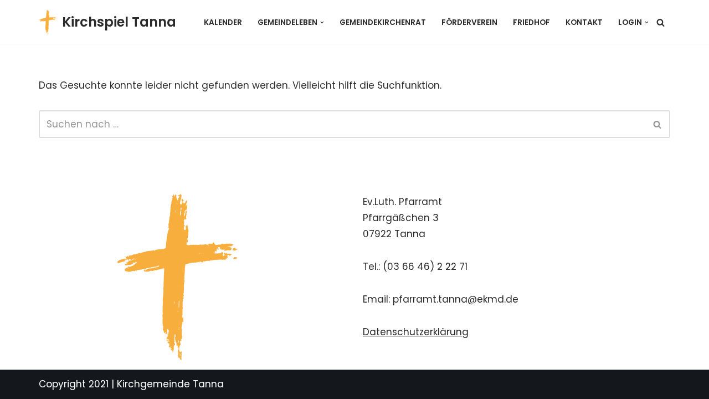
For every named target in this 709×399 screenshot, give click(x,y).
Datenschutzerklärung (416, 332)
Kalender (223, 22)
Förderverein (469, 22)
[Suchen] (660, 22)
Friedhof (531, 22)
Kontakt (584, 22)
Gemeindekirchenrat (383, 22)
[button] (322, 22)
